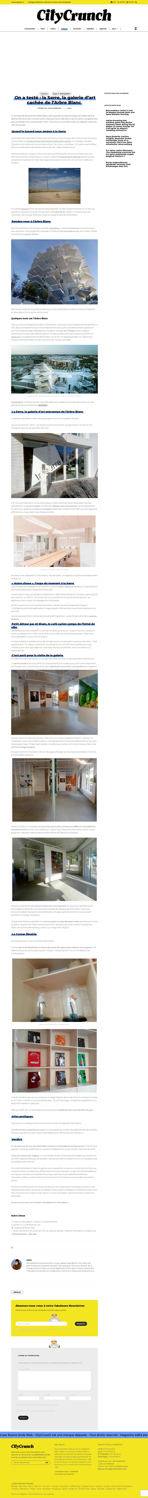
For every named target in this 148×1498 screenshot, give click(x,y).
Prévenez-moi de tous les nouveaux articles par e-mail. (36, 1411)
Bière (30, 1486)
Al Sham (71, 644)
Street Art (73, 1489)
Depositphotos (120, 1469)
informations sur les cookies (41, 1494)
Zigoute (24, 209)
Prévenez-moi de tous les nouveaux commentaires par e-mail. (38, 1405)
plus (114, 29)
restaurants (29, 29)
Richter (18, 1292)
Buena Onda (122, 1466)
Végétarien (111, 1489)
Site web (32, 1234)
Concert (46, 1486)
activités (77, 29)
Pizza (39, 1489)
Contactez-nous (61, 1471)
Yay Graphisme (118, 1461)
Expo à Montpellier (61, 94)
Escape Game (88, 1486)
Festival (99, 1486)
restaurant (16, 337)
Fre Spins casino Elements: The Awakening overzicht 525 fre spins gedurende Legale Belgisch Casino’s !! (120, 153)
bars (43, 29)
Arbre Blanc (54, 228)
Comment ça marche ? (64, 1474)
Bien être (23, 1486)
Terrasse (100, 1489)
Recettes (46, 1489)
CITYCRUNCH (106, 1449)
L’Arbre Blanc (17, 402)
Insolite (15, 1489)
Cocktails (64, 1486)
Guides (107, 1486)
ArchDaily (42, 405)
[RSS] (136, 2)
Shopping (56, 1489)
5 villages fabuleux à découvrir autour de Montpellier (49, 2)
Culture (44, 94)
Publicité (74, 1471)
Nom (20, 1395)
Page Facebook (20, 1234)
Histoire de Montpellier (121, 1486)
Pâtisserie (24, 1489)
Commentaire (22, 1369)
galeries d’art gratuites (70, 157)
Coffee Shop (75, 1486)
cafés (53, 29)
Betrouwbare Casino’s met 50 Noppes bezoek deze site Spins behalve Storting (120, 112)
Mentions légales (19, 1494)
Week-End (122, 1489)
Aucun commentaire (54, 108)
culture (64, 29)
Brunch (37, 1486)
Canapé (54, 1486)
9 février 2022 (42, 108)
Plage (32, 1489)
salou (69, 108)
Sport (64, 1489)
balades (90, 29)
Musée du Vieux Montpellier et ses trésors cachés (49, 141)
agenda (102, 29)
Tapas (93, 1489)
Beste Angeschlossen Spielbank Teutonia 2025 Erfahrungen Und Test (118, 164)
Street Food (84, 1489)
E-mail (46, 1395)
